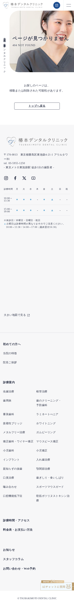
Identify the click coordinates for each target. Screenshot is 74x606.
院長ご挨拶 (10, 362)
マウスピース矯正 (47, 441)
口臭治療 (8, 477)
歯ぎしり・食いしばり (50, 477)
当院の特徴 (10, 353)
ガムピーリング (46, 432)
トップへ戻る (37, 105)
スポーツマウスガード (50, 486)
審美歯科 (8, 414)
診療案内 (9, 382)
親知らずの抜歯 (12, 468)
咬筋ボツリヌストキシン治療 (52, 498)
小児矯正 (41, 450)
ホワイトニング (46, 423)
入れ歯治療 (43, 459)
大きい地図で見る (15, 315)
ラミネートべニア (47, 414)
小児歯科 (8, 450)
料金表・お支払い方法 (18, 529)
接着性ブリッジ (12, 423)
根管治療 (41, 391)
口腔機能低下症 (12, 496)
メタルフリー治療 (14, 432)
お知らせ (9, 549)
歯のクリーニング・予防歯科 (48, 403)
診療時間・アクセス (16, 520)
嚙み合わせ (10, 486)
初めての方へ (12, 344)
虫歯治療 (8, 391)
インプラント (11, 459)
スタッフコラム (13, 559)
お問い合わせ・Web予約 (19, 568)
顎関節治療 (43, 468)
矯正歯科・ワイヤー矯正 (18, 441)
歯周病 (7, 400)
